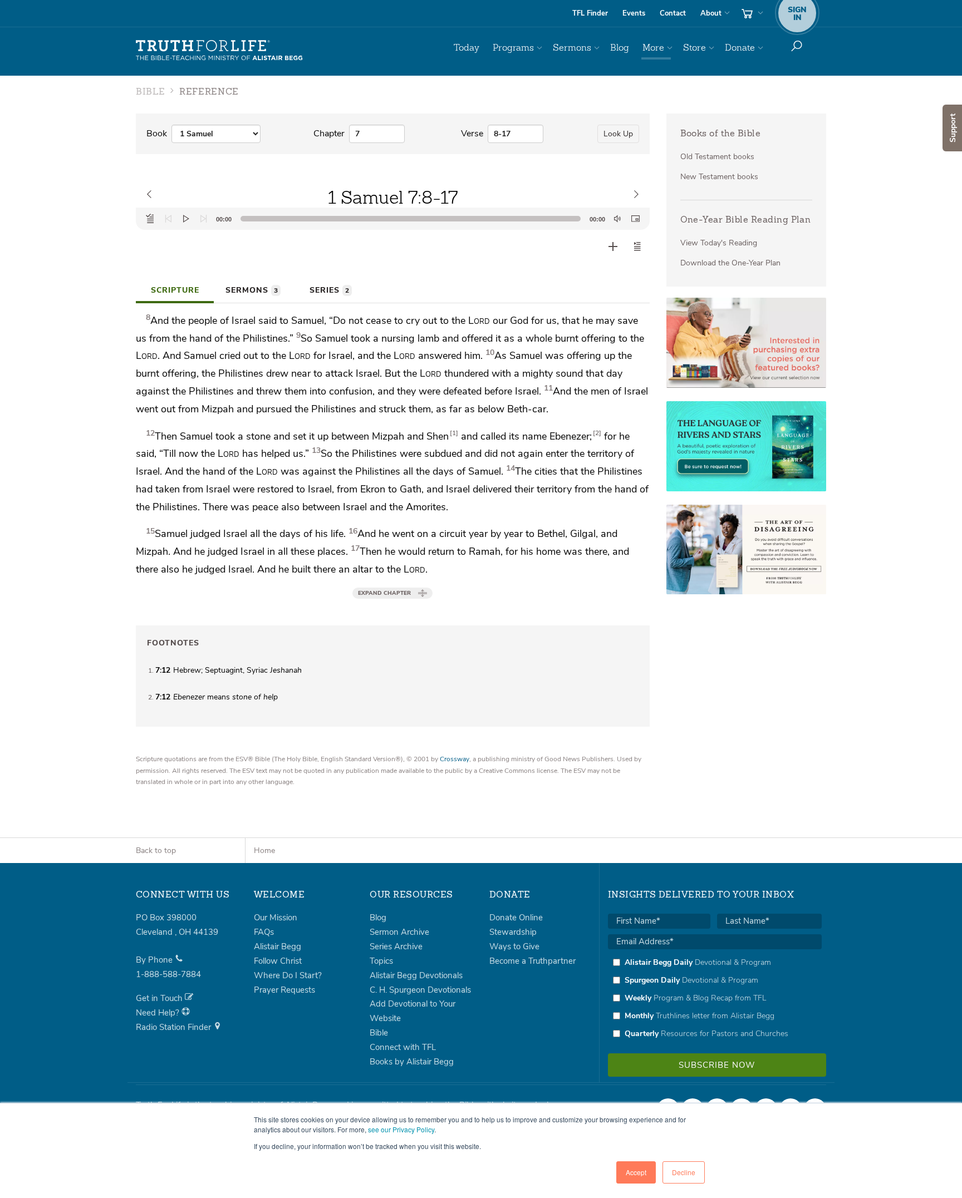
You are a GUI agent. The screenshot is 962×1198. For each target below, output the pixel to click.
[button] (637, 246)
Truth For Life (219, 50)
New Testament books (719, 176)
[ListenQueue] (150, 218)
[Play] (186, 218)
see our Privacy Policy (401, 1129)
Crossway (454, 759)
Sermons (572, 47)
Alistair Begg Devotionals (416, 975)
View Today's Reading (718, 243)
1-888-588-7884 (168, 974)
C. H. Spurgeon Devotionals (420, 989)
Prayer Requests (284, 989)
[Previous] (168, 218)
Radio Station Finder (174, 1027)
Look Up (618, 134)
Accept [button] (636, 1172)
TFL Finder (590, 13)
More (653, 47)
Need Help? (158, 1012)
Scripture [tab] (175, 290)
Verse (472, 133)
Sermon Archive (399, 932)
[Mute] (617, 218)
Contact (673, 13)
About (710, 13)
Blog (619, 47)
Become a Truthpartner (532, 961)
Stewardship (513, 932)
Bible (379, 1032)
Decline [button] (683, 1172)
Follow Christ (278, 961)
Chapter (329, 133)
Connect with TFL (403, 1047)
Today (466, 47)
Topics (381, 961)
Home (264, 850)
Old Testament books (717, 156)
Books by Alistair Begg (412, 1061)
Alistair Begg (277, 946)
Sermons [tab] (251, 290)
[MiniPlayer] (635, 218)
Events (633, 13)
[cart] (751, 13)
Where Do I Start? (288, 975)
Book (156, 133)
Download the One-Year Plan (730, 263)
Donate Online (516, 917)
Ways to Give (514, 946)
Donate (740, 47)
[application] (393, 219)
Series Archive (396, 946)
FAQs (264, 932)
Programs (513, 47)
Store (694, 47)
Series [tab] (329, 290)
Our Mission (275, 917)
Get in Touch (160, 998)
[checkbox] (715, 998)
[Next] (203, 218)
